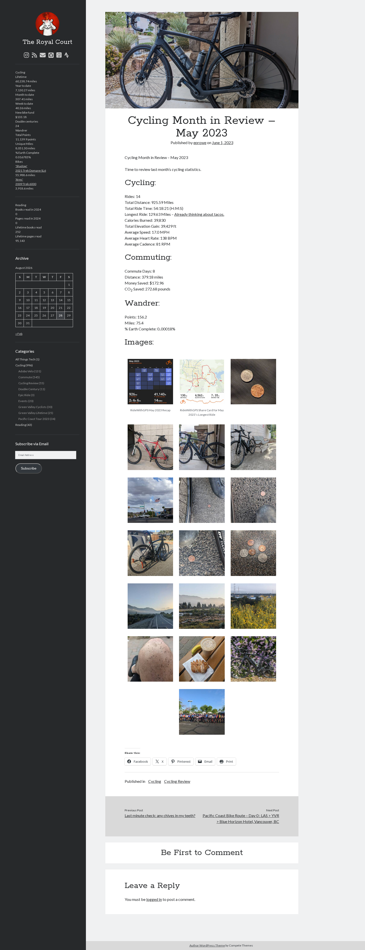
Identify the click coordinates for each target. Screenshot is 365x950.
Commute (25, 377)
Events (23, 401)
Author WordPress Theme (207, 945)
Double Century (28, 389)
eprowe (199, 142)
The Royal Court (47, 42)
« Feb (18, 334)
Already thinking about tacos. (199, 214)
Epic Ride (24, 395)
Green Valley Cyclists (32, 407)
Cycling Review (28, 383)
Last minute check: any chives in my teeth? (160, 815)
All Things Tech (25, 359)
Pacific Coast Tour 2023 (33, 419)
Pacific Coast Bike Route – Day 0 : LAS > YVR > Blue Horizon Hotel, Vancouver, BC (241, 818)
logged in (154, 899)
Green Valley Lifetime (32, 413)
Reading (20, 425)
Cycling (20, 365)
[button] (150, 386)
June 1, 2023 (222, 142)
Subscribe (28, 468)
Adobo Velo (26, 371)
